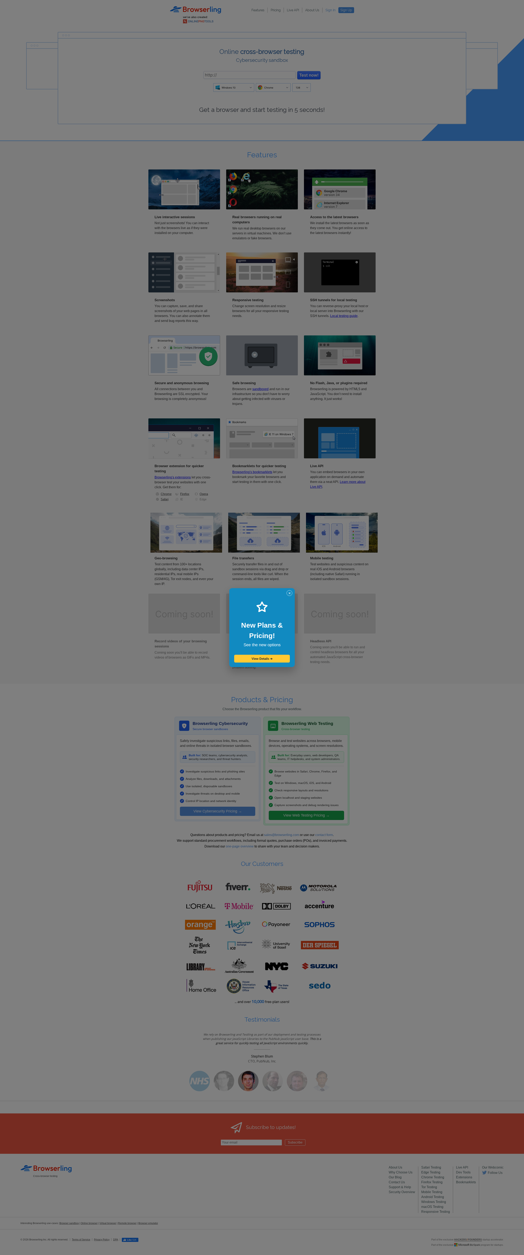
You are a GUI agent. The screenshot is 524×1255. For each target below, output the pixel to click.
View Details (262, 658)
